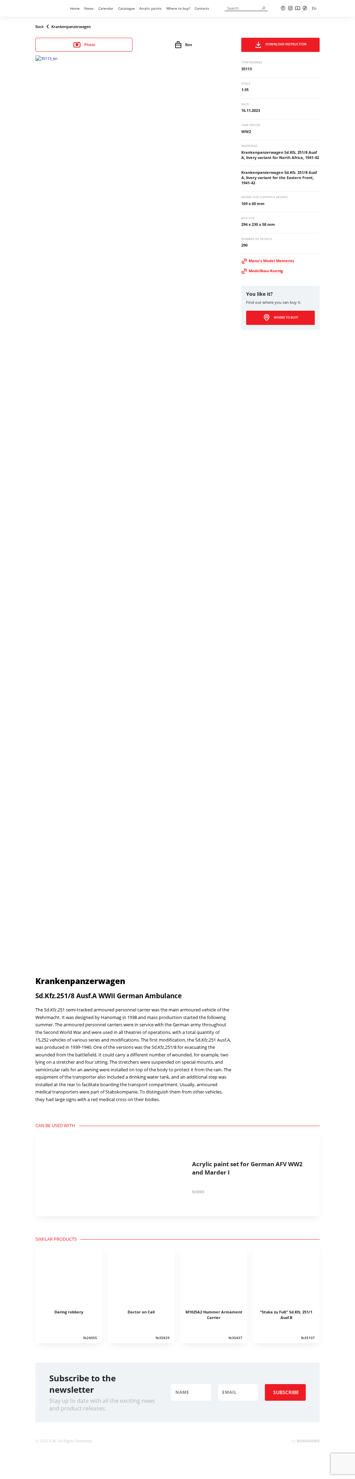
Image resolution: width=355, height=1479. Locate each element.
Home (75, 8)
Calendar (105, 8)
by (305, 1440)
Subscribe (286, 1392)
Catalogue (126, 8)
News (89, 8)
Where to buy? (178, 8)
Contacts (201, 8)
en (314, 8)
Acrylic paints (150, 8)
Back (39, 26)
